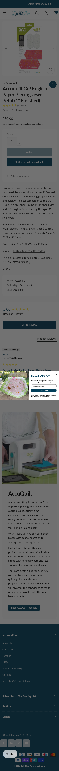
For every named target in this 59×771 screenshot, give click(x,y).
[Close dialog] (56, 373)
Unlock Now (44, 390)
